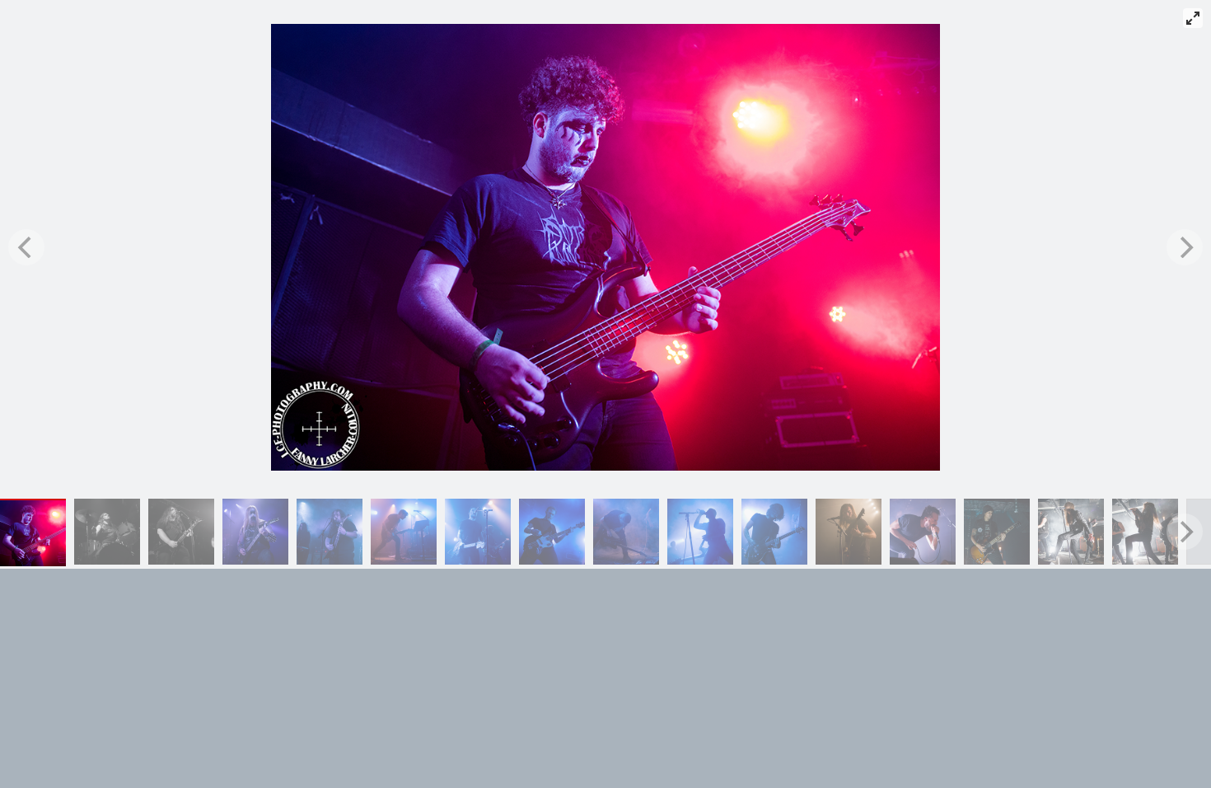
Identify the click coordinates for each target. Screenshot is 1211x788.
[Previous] (26, 247)
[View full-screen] (1193, 18)
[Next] (1185, 247)
